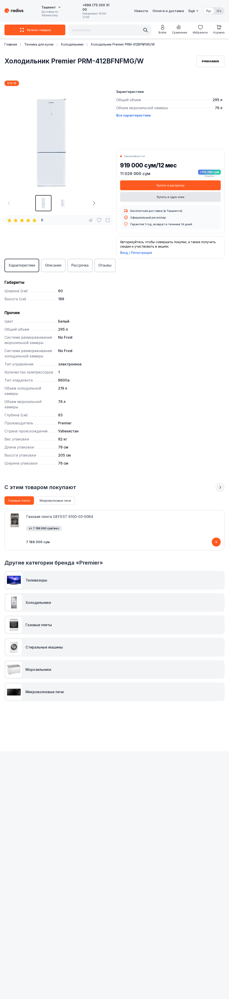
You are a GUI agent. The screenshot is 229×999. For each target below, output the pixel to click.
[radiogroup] (22, 220)
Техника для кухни (38, 44)
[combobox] (51, 7)
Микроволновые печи (55, 500)
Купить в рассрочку (170, 185)
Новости (141, 11)
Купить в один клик (170, 197)
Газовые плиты (19, 500)
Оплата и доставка (168, 11)
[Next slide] (220, 487)
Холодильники (72, 44)
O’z (219, 11)
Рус (208, 11)
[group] (43, 203)
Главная (10, 44)
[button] (194, 11)
